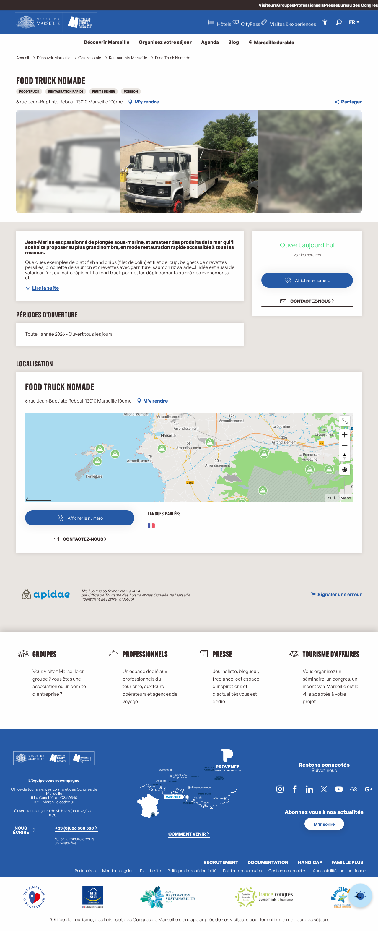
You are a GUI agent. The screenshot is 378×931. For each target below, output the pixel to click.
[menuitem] (56, 22)
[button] (339, 22)
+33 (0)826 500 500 (74, 828)
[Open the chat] (360, 896)
